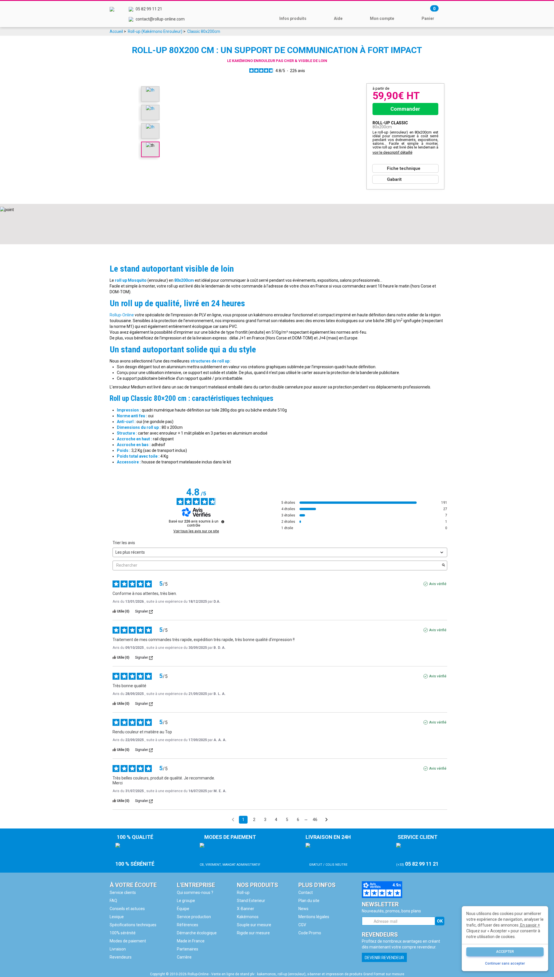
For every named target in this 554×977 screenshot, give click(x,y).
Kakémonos (248, 916)
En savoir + (529, 925)
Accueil (116, 31)
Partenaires (187, 949)
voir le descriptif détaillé (392, 152)
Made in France (191, 941)
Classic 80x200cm (203, 31)
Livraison (118, 949)
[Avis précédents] (233, 819)
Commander (405, 109)
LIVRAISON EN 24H (328, 850)
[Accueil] (112, 14)
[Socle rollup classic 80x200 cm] (150, 108)
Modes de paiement (128, 941)
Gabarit (394, 179)
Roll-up (243, 892)
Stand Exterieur (251, 900)
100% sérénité (123, 933)
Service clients (123, 892)
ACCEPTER (505, 952)
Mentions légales (313, 916)
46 (315, 819)
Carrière (184, 957)
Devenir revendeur (384, 957)
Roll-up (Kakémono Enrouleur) (155, 31)
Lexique (117, 916)
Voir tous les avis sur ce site (196, 531)
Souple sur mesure (254, 924)
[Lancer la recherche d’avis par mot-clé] (443, 565)
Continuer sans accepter (505, 963)
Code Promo (309, 933)
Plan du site (308, 900)
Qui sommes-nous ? (195, 892)
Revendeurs (121, 957)
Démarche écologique (197, 933)
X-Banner (245, 908)
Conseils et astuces (127, 908)
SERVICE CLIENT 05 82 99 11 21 (417, 850)
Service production (194, 916)
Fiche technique (403, 168)
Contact (305, 892)
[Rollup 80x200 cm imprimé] (150, 126)
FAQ (113, 900)
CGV (302, 924)
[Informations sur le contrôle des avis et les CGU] (222, 521)
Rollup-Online (122, 315)
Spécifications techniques (133, 924)
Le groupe (186, 900)
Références (187, 924)
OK (440, 921)
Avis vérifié (437, 584)
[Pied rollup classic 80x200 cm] (150, 89)
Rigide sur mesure (253, 933)
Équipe (183, 908)
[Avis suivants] (326, 820)
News (303, 908)
